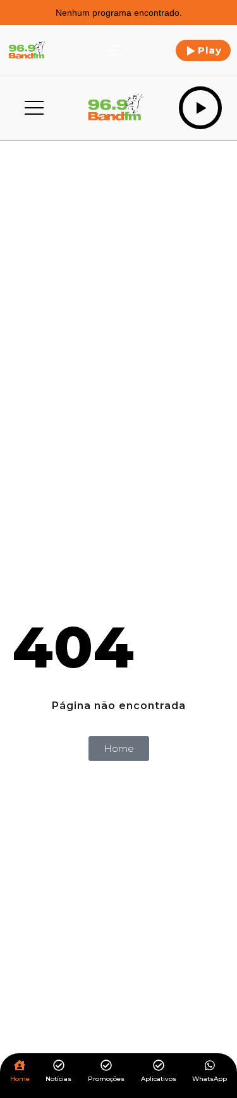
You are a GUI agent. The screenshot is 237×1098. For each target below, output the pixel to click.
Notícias (58, 1079)
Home (20, 1079)
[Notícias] (58, 1066)
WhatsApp (209, 1079)
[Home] (19, 1066)
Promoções (106, 1079)
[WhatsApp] (210, 1066)
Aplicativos (158, 1079)
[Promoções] (106, 1066)
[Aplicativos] (158, 1066)
